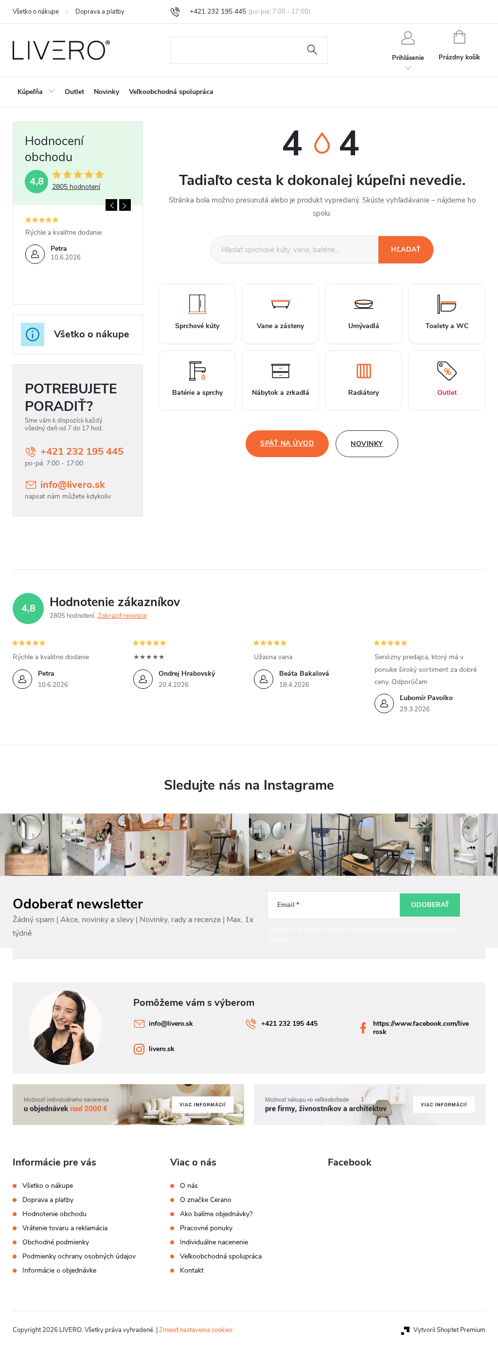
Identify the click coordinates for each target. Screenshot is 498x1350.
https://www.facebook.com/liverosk (421, 1027)
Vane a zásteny (280, 326)
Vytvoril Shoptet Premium (449, 1330)
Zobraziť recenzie (122, 615)
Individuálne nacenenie (214, 1242)
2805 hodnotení (76, 187)
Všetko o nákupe (36, 11)
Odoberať (430, 904)
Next (125, 205)
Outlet (447, 392)
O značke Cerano (205, 1200)
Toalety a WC (447, 326)
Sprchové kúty (197, 326)
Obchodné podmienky (55, 1242)
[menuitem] (36, 92)
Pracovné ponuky (206, 1228)
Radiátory (363, 392)
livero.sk (162, 1049)
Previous (111, 205)
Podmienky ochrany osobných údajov (79, 1256)
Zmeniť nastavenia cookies (195, 1330)
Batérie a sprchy (197, 392)
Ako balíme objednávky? (216, 1214)
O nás (189, 1186)
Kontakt (192, 1271)
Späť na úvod (287, 443)
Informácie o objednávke (59, 1270)
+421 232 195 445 (82, 451)
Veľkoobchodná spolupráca (221, 1256)
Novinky (367, 443)
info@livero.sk (72, 484)
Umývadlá (363, 326)
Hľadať (312, 50)
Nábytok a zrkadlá (280, 392)
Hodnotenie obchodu (54, 1214)
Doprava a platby (99, 11)
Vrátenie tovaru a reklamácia (64, 1228)
